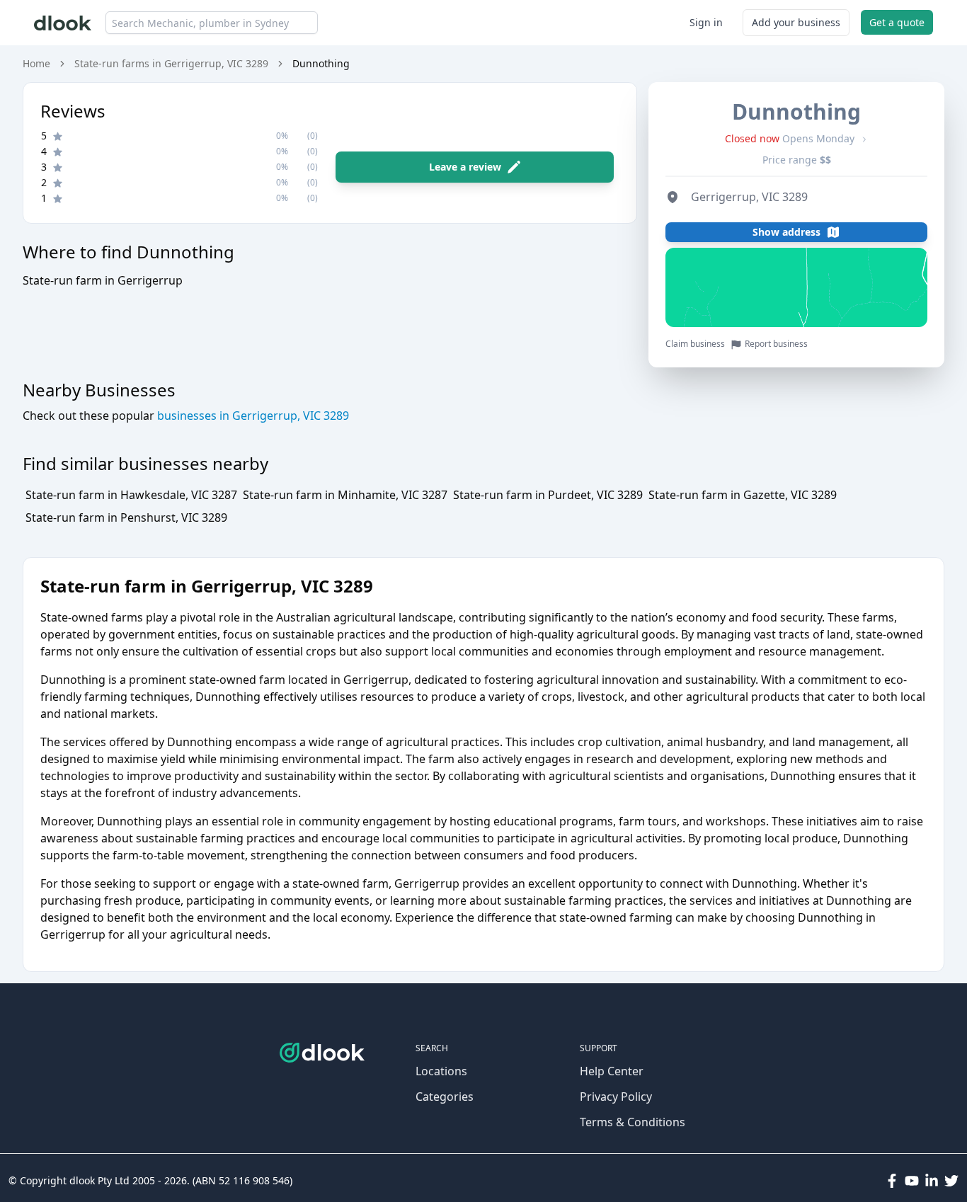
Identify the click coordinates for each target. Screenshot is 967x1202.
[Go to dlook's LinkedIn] (932, 1181)
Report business (776, 344)
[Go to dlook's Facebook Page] (892, 1181)
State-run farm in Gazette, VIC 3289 (742, 495)
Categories (445, 1096)
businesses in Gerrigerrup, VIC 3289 (251, 415)
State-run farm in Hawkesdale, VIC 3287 (131, 495)
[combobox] (211, 22)
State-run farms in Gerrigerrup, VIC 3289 (171, 63)
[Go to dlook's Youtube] (912, 1181)
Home (36, 63)
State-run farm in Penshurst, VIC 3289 (126, 517)
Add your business (796, 22)
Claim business (695, 344)
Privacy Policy (616, 1096)
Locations (441, 1071)
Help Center (611, 1071)
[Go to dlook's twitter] (951, 1181)
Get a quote (897, 22)
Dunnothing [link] (321, 63)
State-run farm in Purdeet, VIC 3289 (548, 495)
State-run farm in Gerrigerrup (103, 280)
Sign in (706, 22)
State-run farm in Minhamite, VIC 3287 (345, 495)
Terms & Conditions (632, 1122)
